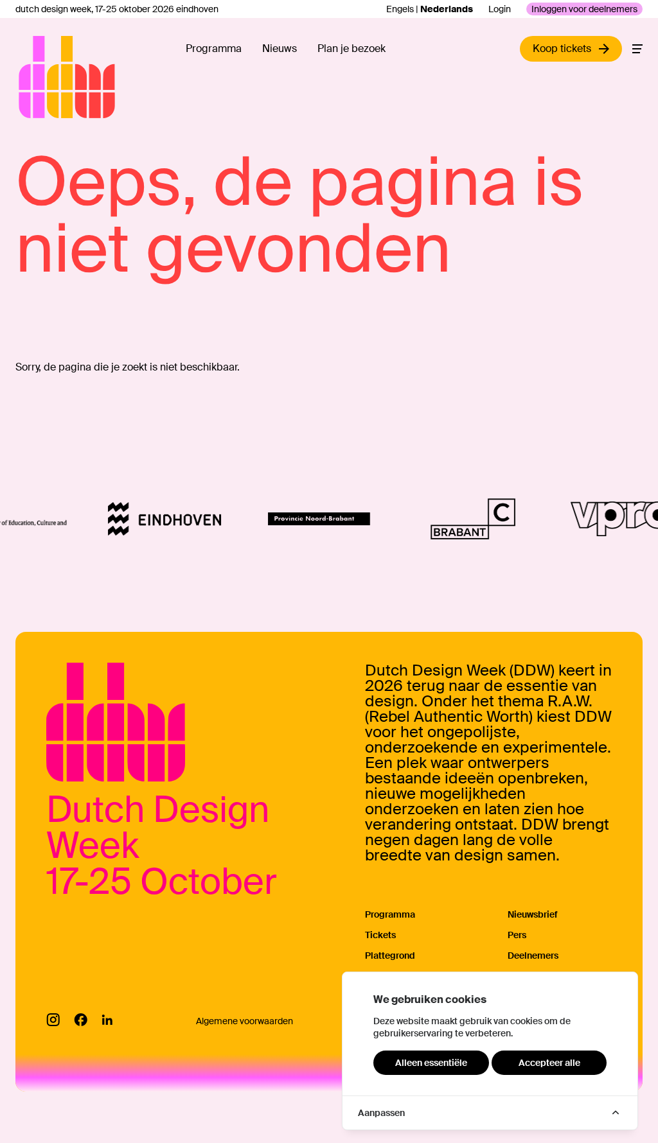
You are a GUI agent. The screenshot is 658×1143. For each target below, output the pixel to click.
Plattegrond (390, 955)
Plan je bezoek (351, 48)
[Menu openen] (637, 48)
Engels (400, 9)
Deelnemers (533, 955)
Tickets (380, 935)
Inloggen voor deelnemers (584, 9)
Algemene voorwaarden (244, 1021)
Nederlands (446, 9)
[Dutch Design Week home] (33, 77)
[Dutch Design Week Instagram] (53, 1019)
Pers (517, 935)
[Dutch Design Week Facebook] (81, 1019)
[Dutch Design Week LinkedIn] (107, 1019)
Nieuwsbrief (533, 914)
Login (499, 9)
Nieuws (279, 48)
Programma (214, 48)
